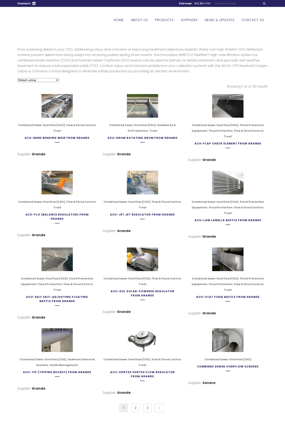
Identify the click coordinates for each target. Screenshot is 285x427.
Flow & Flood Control (81, 125)
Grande (38, 154)
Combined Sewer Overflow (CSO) (41, 125)
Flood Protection (221, 131)
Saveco (209, 382)
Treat (57, 131)
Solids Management (64, 365)
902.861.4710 (202, 3)
